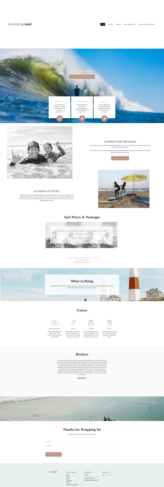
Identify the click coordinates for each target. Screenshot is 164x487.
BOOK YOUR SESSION (147, 24)
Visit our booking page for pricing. (81, 238)
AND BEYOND (129, 24)
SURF (103, 24)
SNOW (118, 24)
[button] (48, 373)
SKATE (110, 24)
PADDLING (69, 481)
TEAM (68, 482)
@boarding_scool (109, 475)
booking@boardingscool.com (92, 476)
